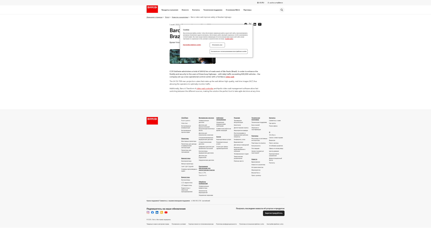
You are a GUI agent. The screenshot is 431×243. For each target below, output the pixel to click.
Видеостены (185, 177)
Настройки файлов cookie (192, 45)
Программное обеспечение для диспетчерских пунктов (207, 168)
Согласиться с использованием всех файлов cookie (229, 51)
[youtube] (166, 212)
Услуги (218, 137)
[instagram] (148, 212)
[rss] (161, 212)
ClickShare (184, 118)
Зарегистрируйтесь (274, 213)
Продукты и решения (169, 10)
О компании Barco (233, 10)
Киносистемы (185, 158)
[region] (216, 41)
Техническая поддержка (212, 10)
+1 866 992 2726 (200, 201)
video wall (230, 77)
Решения (237, 118)
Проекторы (185, 138)
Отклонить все (217, 45)
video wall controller (205, 89)
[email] (260, 24)
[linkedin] (254, 24)
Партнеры (248, 10)
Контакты (196, 10)
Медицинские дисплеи (206, 118)
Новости (185, 10)
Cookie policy (229, 39)
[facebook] (152, 212)
